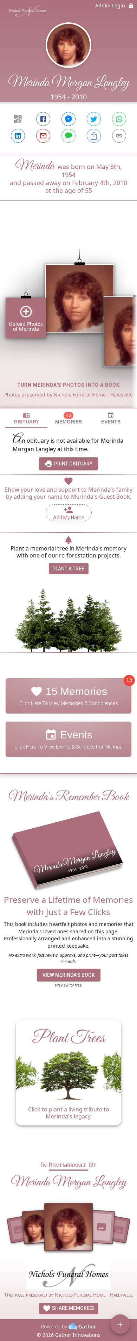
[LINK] (119, 136)
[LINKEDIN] (18, 136)
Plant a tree (68, 568)
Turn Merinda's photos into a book (69, 385)
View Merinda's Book (69, 975)
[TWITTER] (94, 119)
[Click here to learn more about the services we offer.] (68, 1277)
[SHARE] (94, 136)
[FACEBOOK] (43, 119)
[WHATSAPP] (119, 119)
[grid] (68, 316)
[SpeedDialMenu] (120, 1324)
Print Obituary (72, 463)
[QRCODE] (18, 119)
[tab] (26, 418)
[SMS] (68, 136)
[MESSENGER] (68, 119)
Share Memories (72, 1308)
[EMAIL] (43, 136)
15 (129, 680)
